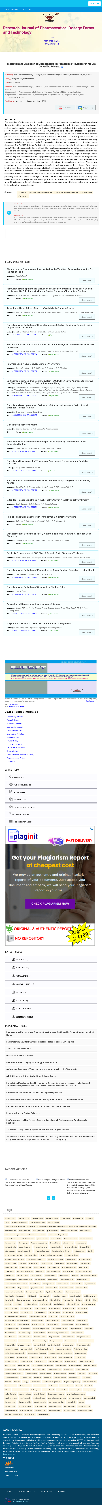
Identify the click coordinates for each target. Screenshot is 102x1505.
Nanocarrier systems (63, 1349)
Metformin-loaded (66, 1288)
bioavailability (56, 1239)
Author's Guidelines (22, 785)
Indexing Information (22, 822)
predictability (82, 1308)
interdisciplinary (90, 1365)
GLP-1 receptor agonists (13, 1255)
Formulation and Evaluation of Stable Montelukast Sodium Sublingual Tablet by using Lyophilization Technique (49, 326)
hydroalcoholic (69, 1406)
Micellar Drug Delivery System (22, 424)
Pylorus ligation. (43, 1414)
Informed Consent (14, 723)
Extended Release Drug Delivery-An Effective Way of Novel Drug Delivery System (48, 500)
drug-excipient (23, 1288)
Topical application (65, 1357)
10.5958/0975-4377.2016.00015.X (24, 490)
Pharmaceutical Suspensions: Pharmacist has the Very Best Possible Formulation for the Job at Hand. (50, 270)
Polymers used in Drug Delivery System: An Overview (33, 364)
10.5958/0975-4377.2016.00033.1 (24, 577)
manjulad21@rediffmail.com (23, 78)
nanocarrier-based (11, 1349)
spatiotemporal (45, 1304)
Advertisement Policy (16, 758)
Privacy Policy (12, 741)
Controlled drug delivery (52, 1382)
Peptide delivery (79, 1251)
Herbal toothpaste (66, 1386)
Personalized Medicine (38, 1316)
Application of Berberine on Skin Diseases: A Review (33, 604)
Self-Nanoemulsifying (83, 1271)
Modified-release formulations (15, 1316)
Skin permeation (55, 1341)
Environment (35, 1382)
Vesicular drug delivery (41, 1328)
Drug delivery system (37, 1222)
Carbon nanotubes (11, 1377)
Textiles (17, 1382)
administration (24, 1218)
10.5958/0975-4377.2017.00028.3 (24, 594)
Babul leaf (88, 1386)
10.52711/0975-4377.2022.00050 (24, 614)
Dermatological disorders (37, 1353)
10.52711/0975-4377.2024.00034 (24, 560)
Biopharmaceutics (25, 1279)
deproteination (37, 1218)
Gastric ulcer (30, 1414)
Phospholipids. (10, 1345)
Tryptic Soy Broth (11, 1398)
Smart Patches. (61, 1365)
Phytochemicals (76, 1328)
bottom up (47, 1377)
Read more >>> (91, 701)
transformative (40, 1312)
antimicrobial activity (20, 1390)
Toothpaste (53, 1386)
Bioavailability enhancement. (58, 1333)
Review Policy (12, 751)
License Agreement (15, 727)
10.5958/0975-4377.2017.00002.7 (24, 335)
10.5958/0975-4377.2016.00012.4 (24, 354)
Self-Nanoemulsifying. (88, 1275)
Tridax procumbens (11, 1328)
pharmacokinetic (71, 1247)
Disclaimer (11, 761)
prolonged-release (11, 1361)
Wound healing (10, 1333)
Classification (40, 1279)
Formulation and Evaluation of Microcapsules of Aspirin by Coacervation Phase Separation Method (46, 442)
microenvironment (24, 1345)
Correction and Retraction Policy (20, 754)
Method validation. (25, 1406)
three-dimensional (70, 1239)
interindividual (59, 1304)
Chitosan (89, 1218)
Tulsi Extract (83, 1267)
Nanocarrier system (86, 1341)
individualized (68, 1312)
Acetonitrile (71, 1402)
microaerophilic (75, 1390)
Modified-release (31, 1304)
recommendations (55, 1361)
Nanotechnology (24, 1333)
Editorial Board (45, 1492)
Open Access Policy (15, 730)
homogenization (48, 1284)
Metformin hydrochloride (14, 1292)
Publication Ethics (14, 744)
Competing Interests (15, 716)
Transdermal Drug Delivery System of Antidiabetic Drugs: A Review (41, 308)
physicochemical (84, 1259)
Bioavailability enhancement (14, 1296)
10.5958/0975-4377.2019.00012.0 (24, 415)
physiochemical (39, 1267)
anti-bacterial (85, 1263)
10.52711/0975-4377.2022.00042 (24, 451)
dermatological (39, 1345)
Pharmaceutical (10, 1406)
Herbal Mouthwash (69, 1267)
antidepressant (24, 1230)
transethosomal (40, 1337)
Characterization (60, 1377)
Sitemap (61, 1492)
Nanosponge (23, 1243)
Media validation (39, 1398)
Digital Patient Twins (67, 1316)
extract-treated (69, 1410)
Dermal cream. (80, 1357)
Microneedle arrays (42, 1251)
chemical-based (25, 1267)
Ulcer (95, 1300)
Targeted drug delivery (39, 1243)
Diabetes (8, 1382)
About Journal (11, 10)
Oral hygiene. (35, 1390)
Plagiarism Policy (13, 737)
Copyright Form (19, 800)
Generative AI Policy (15, 734)
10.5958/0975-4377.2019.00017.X (24, 371)
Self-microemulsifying (55, 1259)
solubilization (9, 1275)
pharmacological (10, 1279)
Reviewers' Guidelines (16, 748)
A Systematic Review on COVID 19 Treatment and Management (39, 623)
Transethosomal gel (40, 1341)
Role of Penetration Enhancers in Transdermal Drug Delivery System (41, 516)
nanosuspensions (54, 1369)
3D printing (53, 1316)
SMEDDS (22, 1263)
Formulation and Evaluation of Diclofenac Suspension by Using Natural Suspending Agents (48, 481)
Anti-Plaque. (40, 1271)
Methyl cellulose (86, 192)
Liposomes (81, 1373)
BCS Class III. (32, 1296)
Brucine (75, 1275)
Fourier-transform (23, 1300)
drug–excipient (54, 1337)
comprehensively (25, 1247)
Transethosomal (77, 1333)
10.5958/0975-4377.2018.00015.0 (24, 396)
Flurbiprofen (22, 192)
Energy (25, 1382)
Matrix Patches (10, 1365)
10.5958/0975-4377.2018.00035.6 (24, 507)
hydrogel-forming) (41, 1247)
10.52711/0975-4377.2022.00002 (24, 471)
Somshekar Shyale (77, 74)
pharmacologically (53, 1271)
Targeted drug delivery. (72, 1382)
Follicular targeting (80, 1349)
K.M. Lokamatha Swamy (23, 74)
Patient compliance (71, 1255)
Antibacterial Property (25, 1271)
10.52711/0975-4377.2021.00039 (24, 631)
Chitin (7, 1222)
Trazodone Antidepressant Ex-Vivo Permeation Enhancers (25, 1235)
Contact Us (26, 10)
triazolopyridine (10, 1230)
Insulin (90, 1251)
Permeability (60, 1263)
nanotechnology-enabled (13, 1373)
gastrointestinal (52, 1230)
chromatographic (25, 1402)
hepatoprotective (68, 1320)
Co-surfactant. (72, 1263)
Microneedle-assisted (69, 1230)
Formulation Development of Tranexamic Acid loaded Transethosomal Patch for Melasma (47, 462)
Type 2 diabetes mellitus (54, 1292)
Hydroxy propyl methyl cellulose (40, 192)
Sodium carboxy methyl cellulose (66, 192)
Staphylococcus (25, 1386)
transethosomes (10, 1337)
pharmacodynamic (88, 1304)
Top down (37, 1377)
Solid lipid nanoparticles (34, 1292)
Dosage (81, 1402)
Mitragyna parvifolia (85, 1410)
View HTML (87, 108)
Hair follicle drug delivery (44, 1349)
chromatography (75, 1398)
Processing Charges (20, 814)
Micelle (72, 1373)
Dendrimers (93, 1373)
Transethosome (70, 1341)
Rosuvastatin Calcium (56, 1402)
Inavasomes (25, 1328)
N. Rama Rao (64, 74)
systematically (90, 1284)
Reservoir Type (23, 1365)
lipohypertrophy (10, 1247)
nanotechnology (56, 1247)
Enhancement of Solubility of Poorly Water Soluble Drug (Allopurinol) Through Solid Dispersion (49, 535)
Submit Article (17, 777)
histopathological (11, 1410)
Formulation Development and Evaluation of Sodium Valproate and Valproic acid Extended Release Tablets (47, 406)
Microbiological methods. (57, 1398)
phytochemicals (23, 1324)
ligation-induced (84, 1406)
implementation (54, 1312)
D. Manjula (38, 74)
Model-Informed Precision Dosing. (17, 1320)
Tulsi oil (7, 1390)
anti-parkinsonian (83, 1337)
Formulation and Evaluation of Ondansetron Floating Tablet (36, 587)
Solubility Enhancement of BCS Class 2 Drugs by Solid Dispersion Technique (45, 553)
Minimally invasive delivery (14, 1259)
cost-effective (78, 1218)
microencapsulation (40, 1300)
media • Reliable (10, 1394)
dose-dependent (55, 1410)
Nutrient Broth (25, 1398)
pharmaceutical (10, 1218)
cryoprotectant (76, 1284)
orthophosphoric (40, 1402)
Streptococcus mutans (56, 1394)
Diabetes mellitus (31, 1255)
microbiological (48, 1390)
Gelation (8, 1304)
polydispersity (10, 1288)
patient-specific (26, 1312)
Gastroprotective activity (13, 1414)
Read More (87, 281)
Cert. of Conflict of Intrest (24, 807)
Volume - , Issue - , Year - (31, 101)
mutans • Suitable (25, 1394)
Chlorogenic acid (36, 1357)
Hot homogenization (73, 1292)
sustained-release (60, 1296)
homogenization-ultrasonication (16, 1284)
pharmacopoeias (70, 1361)
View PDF (66, 107)
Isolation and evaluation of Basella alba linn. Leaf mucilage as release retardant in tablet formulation (51, 345)
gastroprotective (55, 1406)
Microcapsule (68, 1300)
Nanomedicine (74, 1377)
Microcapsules (23, 196)
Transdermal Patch (86, 1361)
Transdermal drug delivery (58, 1235)
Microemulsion (47, 1263)
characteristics (53, 1267)
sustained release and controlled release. (19, 1239)
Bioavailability (33, 1263)
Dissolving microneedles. (35, 1259)
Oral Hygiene (9, 1271)
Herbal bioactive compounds (15, 1353)
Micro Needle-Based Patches (42, 1365)
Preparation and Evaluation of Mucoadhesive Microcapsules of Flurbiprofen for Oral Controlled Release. (51, 65)
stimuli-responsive (24, 1251)
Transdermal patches (19, 1222)
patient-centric (10, 1251)
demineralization (52, 1218)
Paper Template (19, 792)
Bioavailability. (55, 1243)
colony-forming (89, 1390)
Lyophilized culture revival (76, 1394)
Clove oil (79, 1386)
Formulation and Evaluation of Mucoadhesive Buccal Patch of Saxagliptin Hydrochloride (51, 570)
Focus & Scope (13, 720)
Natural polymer (53, 1222)
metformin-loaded (83, 1279)
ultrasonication (63, 1284)
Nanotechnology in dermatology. (60, 1353)
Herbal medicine (39, 1333)
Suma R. (89, 74)
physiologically (54, 1308)
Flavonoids (88, 1328)
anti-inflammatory (11, 1267)
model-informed (40, 1308)
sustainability (65, 1218)
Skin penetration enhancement (51, 1255)
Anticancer (86, 1377)
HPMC (88, 1300)
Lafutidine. (17, 1304)
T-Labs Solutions (20, 1501)
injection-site (81, 1243)
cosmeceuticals (10, 1341)
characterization (86, 1239)
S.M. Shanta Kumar (50, 74)
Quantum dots (26, 1377)
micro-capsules (45, 1296)
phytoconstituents (83, 1345)
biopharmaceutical (67, 1279)
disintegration (36, 1275)
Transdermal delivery (59, 1328)
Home (9, 1492)
